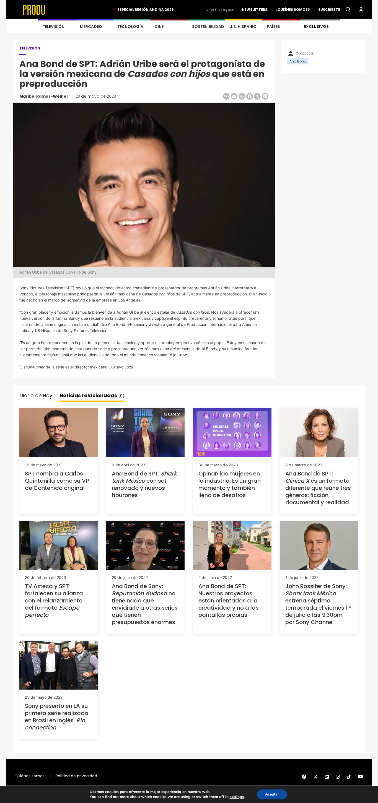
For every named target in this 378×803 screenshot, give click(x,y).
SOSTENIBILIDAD (208, 26)
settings (237, 796)
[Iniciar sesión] (361, 10)
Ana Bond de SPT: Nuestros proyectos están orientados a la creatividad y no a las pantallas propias (228, 600)
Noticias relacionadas (92, 395)
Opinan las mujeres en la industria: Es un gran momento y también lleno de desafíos (229, 484)
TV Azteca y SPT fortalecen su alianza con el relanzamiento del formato (54, 600)
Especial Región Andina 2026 (146, 9)
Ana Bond (297, 61)
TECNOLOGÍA (130, 26)
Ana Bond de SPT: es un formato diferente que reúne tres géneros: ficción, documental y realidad (318, 488)
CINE (159, 26)
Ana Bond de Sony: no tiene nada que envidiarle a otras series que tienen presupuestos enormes (145, 604)
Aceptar (272, 794)
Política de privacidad (76, 776)
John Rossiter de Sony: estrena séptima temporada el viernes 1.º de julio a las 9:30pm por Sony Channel (318, 604)
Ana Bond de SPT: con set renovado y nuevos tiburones (144, 484)
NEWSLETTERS (254, 9)
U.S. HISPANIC (242, 26)
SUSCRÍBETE (329, 9)
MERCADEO (91, 26)
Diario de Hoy (36, 395)
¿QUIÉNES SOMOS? (293, 9)
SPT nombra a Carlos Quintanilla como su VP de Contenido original (57, 481)
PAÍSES (273, 26)
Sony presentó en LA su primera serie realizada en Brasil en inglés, (57, 716)
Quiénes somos (29, 776)
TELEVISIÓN (53, 26)
